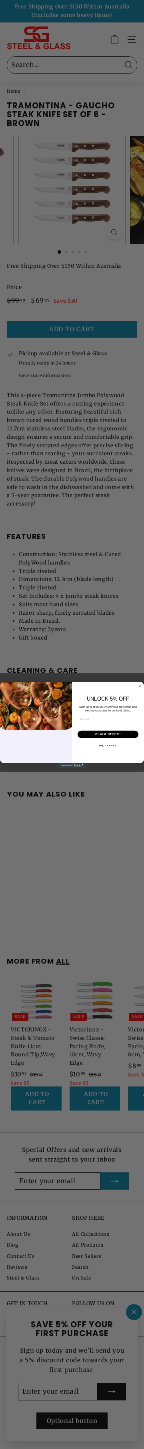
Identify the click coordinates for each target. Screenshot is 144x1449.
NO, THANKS (108, 745)
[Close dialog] (140, 685)
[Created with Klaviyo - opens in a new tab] (72, 765)
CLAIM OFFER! (108, 734)
